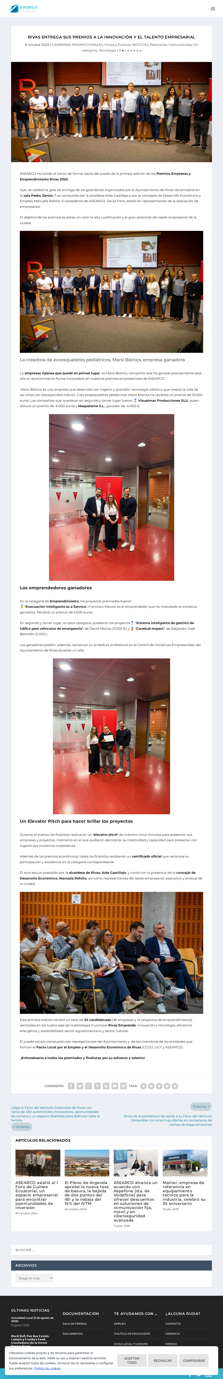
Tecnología (107, 50)
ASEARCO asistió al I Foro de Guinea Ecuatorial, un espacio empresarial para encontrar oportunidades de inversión (36, 1195)
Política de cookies (47, 1368)
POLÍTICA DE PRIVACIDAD (132, 1333)
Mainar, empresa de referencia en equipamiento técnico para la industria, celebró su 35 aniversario (184, 1193)
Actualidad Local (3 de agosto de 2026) (32, 1319)
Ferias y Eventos (118, 45)
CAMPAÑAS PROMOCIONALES (77, 45)
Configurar (194, 1361)
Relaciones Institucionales (171, 45)
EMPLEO (120, 1323)
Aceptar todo (131, 1360)
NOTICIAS (140, 45)
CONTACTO (173, 1323)
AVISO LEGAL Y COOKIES (131, 1344)
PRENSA (171, 1344)
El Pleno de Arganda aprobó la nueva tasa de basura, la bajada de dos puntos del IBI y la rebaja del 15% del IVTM (87, 1193)
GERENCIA (173, 1333)
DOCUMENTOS (73, 1333)
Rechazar (163, 1361)
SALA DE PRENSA (75, 1323)
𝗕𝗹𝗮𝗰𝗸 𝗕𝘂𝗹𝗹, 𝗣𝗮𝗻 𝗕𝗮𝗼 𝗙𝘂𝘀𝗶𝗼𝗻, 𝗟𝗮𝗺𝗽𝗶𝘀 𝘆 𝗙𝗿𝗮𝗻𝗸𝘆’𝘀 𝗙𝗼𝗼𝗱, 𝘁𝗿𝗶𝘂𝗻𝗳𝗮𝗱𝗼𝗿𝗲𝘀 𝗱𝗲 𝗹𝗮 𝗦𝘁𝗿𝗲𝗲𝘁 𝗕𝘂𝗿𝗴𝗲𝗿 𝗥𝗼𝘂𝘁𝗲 (30, 1341)
